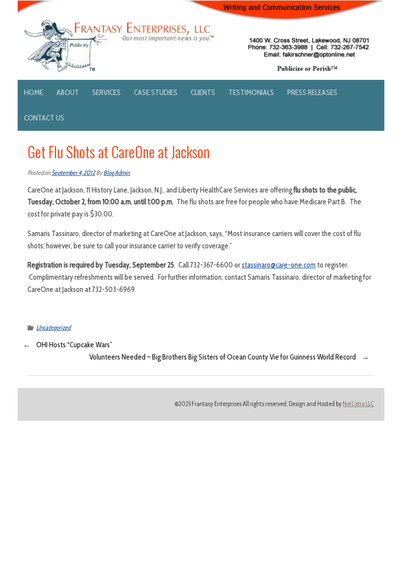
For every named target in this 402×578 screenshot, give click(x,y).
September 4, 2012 (73, 172)
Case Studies (155, 92)
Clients (203, 92)
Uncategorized (53, 327)
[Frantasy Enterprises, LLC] (201, 5)
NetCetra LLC (358, 404)
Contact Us (44, 117)
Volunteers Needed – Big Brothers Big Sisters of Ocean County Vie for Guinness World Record (222, 357)
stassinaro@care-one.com (279, 265)
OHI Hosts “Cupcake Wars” (74, 344)
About (67, 92)
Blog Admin (116, 172)
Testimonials (251, 92)
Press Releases (312, 92)
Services (106, 92)
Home (33, 92)
